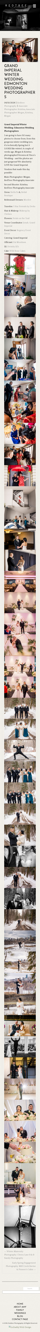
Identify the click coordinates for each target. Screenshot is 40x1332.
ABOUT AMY (20, 1307)
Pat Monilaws (19, 242)
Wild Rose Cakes (17, 251)
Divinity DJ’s (13, 246)
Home (20, 1304)
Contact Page (20, 1319)
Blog (20, 1316)
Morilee (27, 200)
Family (20, 1310)
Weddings (20, 1313)
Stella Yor (14, 192)
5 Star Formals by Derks (24, 206)
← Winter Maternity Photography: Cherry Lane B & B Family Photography (19, 1254)
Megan (7, 116)
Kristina (29, 113)
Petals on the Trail (21, 218)
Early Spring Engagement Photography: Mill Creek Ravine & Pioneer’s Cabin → (21, 1266)
